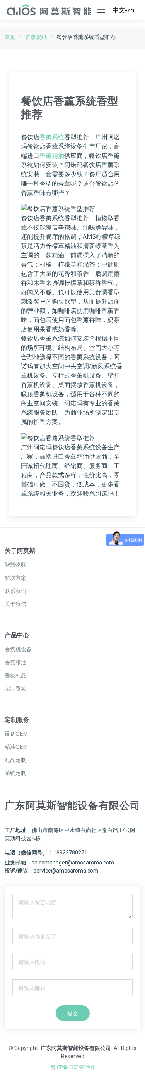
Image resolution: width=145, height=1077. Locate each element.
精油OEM (16, 747)
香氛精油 (15, 662)
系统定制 (15, 773)
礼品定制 (15, 760)
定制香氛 (15, 688)
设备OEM (16, 733)
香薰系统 (51, 137)
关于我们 (15, 604)
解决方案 (15, 578)
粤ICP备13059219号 (73, 1066)
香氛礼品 (15, 675)
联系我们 (15, 591)
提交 (72, 1013)
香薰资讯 (36, 37)
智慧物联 (15, 564)
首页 (10, 37)
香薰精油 (51, 155)
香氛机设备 (18, 649)
